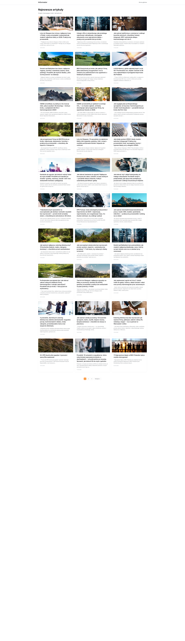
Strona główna (143, 2)
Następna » (97, 378)
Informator (42, 2)
